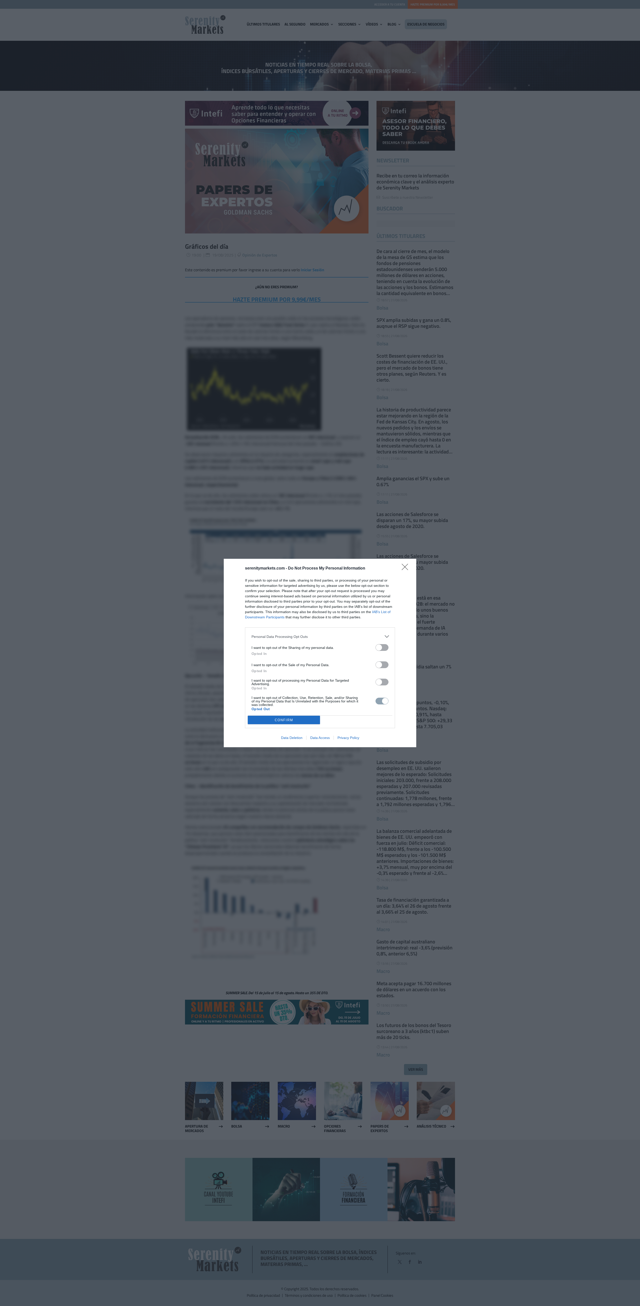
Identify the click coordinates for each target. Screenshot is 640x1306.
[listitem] (320, 636)
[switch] (382, 647)
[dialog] (320, 653)
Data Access (320, 738)
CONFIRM (284, 720)
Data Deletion (291, 738)
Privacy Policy (348, 738)
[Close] (406, 568)
